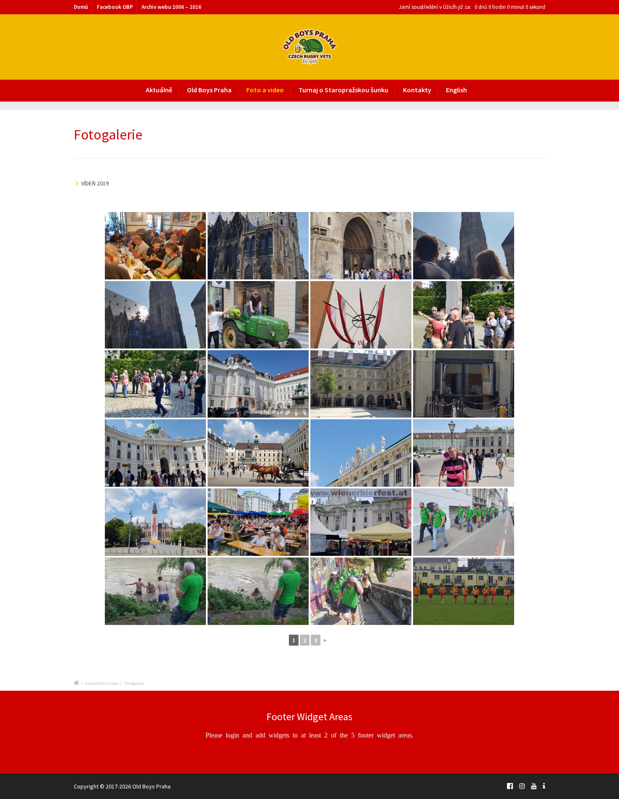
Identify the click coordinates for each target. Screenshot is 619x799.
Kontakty (417, 90)
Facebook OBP (115, 7)
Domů (81, 7)
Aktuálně (159, 90)
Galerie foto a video (101, 683)
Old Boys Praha (209, 90)
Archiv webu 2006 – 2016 (171, 7)
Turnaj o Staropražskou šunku (343, 90)
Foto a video (265, 90)
